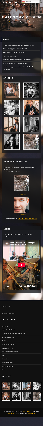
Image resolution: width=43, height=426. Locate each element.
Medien (4, 341)
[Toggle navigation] (38, 3)
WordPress (11, 413)
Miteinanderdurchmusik (9, 344)
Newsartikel (5, 359)
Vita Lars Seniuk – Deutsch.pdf (27, 219)
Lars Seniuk (10, 2)
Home (11, 22)
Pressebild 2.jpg (21, 214)
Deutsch (28, 1)
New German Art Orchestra (10, 352)
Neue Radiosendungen (10, 56)
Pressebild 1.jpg (21, 194)
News (3, 355)
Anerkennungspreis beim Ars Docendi (15, 49)
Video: (7, 229)
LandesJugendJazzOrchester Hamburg (13, 333)
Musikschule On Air (7, 348)
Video (3, 370)
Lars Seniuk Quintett (8, 337)
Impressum (26, 411)
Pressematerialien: (16, 162)
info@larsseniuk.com (8, 313)
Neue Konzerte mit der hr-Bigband (14, 52)
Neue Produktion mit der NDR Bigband (15, 63)
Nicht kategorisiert (7, 362)
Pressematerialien (7, 366)
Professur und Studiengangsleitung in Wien (17, 60)
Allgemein (5, 326)
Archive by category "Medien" (24, 22)
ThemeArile (31, 413)
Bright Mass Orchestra (8, 330)
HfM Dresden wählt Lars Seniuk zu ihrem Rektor (18, 45)
